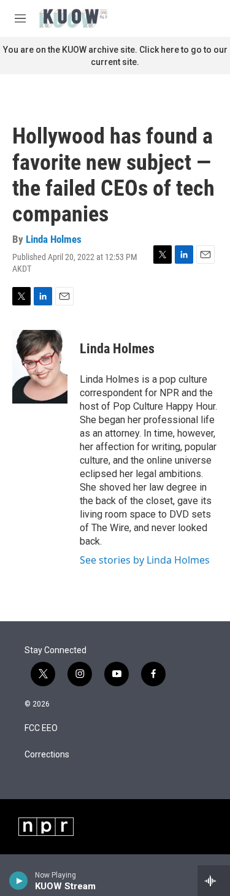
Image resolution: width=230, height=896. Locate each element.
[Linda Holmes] (39, 367)
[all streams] (213, 880)
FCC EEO (41, 728)
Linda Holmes (54, 239)
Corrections (47, 754)
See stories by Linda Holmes (145, 560)
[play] (18, 881)
